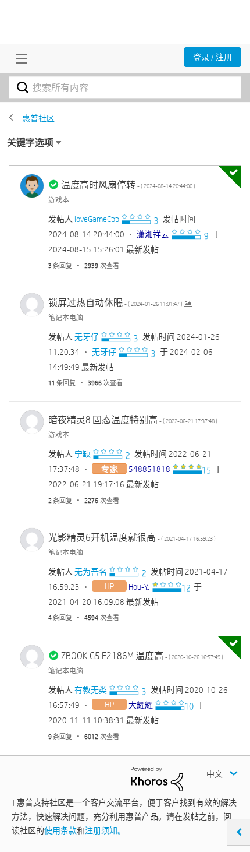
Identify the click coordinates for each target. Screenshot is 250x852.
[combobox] (125, 87)
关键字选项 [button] (30, 142)
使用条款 (60, 830)
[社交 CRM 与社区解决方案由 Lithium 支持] (157, 778)
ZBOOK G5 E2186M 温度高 (142, 656)
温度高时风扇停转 (128, 185)
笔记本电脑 (65, 317)
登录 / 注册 (212, 57)
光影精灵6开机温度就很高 (132, 537)
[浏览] (18, 58)
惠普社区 (38, 118)
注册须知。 (105, 830)
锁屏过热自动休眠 (116, 303)
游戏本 (58, 199)
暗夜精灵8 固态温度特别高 (132, 420)
